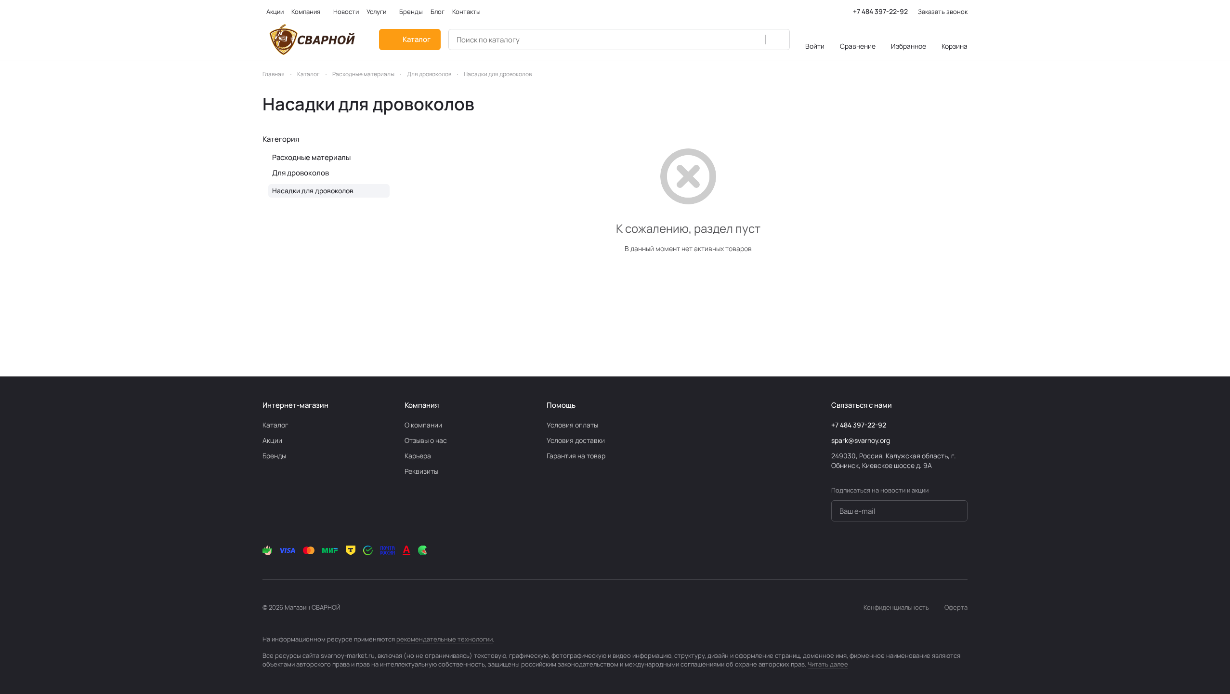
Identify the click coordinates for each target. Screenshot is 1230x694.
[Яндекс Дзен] (942, 550)
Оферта (956, 607)
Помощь (561, 405)
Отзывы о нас (426, 440)
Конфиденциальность (896, 607)
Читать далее (828, 664)
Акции (272, 440)
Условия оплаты (572, 424)
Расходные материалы (311, 157)
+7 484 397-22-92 (880, 11)
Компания (422, 405)
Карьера (418, 455)
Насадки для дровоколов (312, 190)
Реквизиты (421, 471)
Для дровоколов (300, 173)
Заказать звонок (943, 12)
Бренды (274, 455)
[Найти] (777, 39)
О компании (423, 424)
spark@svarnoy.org (860, 440)
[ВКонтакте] (884, 550)
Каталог (275, 424)
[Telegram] (904, 550)
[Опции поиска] (752, 39)
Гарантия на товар (576, 455)
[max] (962, 550)
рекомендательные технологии (444, 639)
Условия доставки (576, 440)
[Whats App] (923, 550)
